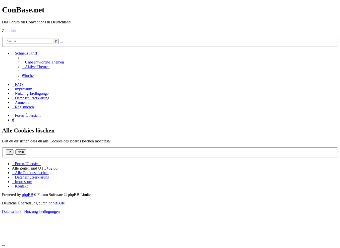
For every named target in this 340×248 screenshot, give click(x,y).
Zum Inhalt (10, 30)
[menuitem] (43, 62)
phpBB (27, 194)
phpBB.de (57, 203)
